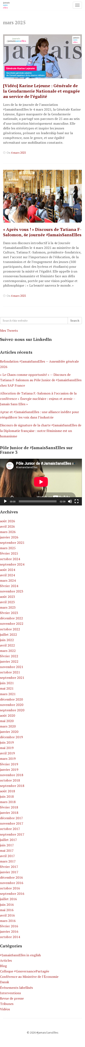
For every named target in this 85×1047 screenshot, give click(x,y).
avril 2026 (7, 526)
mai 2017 (7, 850)
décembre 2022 (11, 618)
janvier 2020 (9, 731)
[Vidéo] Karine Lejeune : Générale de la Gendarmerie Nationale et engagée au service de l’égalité (41, 91)
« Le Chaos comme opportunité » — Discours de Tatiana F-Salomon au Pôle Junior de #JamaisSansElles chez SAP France (40, 380)
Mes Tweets (9, 330)
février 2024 (9, 586)
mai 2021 (7, 688)
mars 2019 (8, 758)
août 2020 (7, 715)
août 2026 (7, 521)
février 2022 (9, 656)
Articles (6, 960)
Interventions (10, 993)
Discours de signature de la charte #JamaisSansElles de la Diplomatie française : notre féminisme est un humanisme (40, 430)
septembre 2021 (12, 677)
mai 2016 (7, 910)
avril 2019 (7, 753)
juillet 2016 (8, 899)
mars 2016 (8, 920)
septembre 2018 (12, 785)
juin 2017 (7, 845)
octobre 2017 (10, 828)
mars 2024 (8, 580)
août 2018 (7, 791)
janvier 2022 (9, 661)
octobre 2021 (10, 672)
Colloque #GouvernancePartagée (24, 971)
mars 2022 (8, 650)
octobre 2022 (10, 629)
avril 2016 (7, 915)
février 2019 (9, 764)
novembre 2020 (11, 704)
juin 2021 (7, 683)
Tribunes (6, 1003)
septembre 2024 (12, 564)
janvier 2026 (9, 537)
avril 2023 (7, 602)
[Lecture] (5, 501)
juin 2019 (7, 742)
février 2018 (9, 807)
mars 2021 (8, 694)
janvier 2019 (9, 769)
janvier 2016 (9, 931)
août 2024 (7, 569)
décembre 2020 (11, 699)
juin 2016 (7, 904)
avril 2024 (7, 575)
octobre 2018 (10, 780)
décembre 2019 (11, 737)
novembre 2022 (11, 623)
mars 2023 (8, 607)
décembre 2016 (11, 877)
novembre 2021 (11, 667)
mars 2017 (8, 861)
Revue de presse (12, 998)
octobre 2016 (10, 888)
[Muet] (70, 501)
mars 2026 (8, 532)
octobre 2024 (10, 559)
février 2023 (9, 612)
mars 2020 (8, 726)
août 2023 (7, 596)
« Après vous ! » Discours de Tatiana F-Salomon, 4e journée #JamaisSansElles (42, 232)
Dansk (4, 982)
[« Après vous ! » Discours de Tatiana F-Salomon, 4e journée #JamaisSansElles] (42, 196)
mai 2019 (7, 747)
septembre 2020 (12, 710)
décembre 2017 (11, 818)
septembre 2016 (12, 893)
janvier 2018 (9, 812)
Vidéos (5, 1009)
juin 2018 (7, 796)
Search (74, 320)
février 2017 (9, 866)
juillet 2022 (8, 634)
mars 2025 (8, 548)
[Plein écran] (76, 501)
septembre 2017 (12, 834)
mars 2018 (8, 802)
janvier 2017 (9, 872)
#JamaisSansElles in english (20, 955)
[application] (41, 482)
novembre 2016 (11, 883)
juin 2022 (7, 640)
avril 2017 (7, 856)
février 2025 (9, 553)
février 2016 (9, 926)
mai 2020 (7, 721)
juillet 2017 (8, 839)
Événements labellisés (16, 987)
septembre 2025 (12, 542)
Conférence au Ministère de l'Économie (29, 976)
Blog (3, 966)
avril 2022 (7, 645)
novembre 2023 (11, 591)
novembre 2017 (11, 823)
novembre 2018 (11, 775)
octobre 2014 (10, 937)
